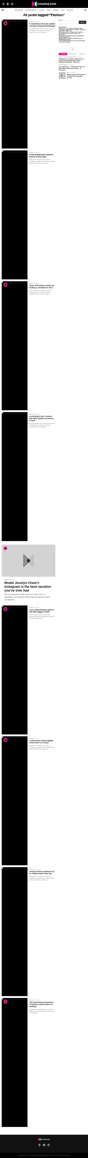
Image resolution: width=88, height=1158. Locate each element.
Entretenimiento (31, 10)
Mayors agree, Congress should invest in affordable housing (71, 39)
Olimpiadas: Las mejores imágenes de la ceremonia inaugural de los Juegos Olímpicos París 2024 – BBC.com (72, 29)
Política (42, 10)
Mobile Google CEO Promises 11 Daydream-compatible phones (71, 36)
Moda (49, 10)
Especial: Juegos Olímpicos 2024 (44, 14)
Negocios (70, 10)
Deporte (56, 10)
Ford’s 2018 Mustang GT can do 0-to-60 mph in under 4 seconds (72, 41)
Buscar (61, 20)
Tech (62, 10)
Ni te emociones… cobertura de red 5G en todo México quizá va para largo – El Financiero (71, 33)
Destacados (19, 10)
